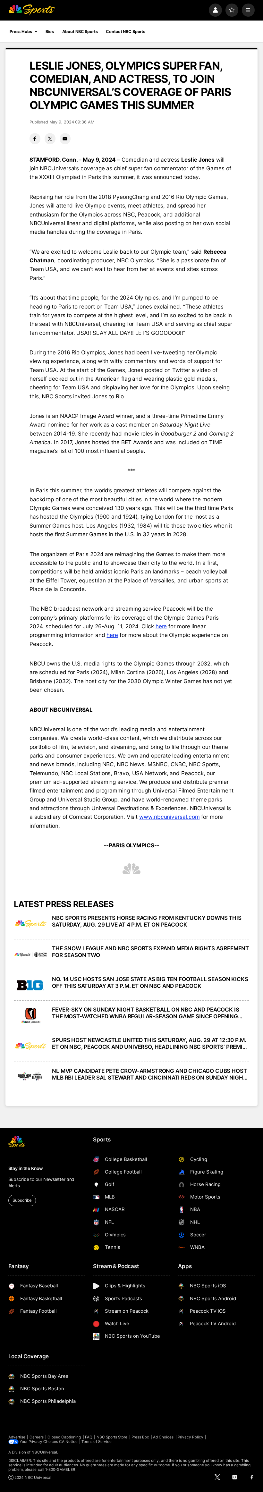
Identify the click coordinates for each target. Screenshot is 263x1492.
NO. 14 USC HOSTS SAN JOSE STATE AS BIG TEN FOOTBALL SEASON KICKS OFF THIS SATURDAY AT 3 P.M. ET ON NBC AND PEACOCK (150, 982)
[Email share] (65, 138)
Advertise (17, 1437)
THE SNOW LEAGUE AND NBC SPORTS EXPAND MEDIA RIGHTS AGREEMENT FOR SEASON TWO (150, 951)
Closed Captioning (64, 1437)
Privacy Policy (190, 1437)
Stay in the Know (25, 1168)
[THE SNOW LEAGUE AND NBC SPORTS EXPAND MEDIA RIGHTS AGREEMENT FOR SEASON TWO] (31, 954)
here (161, 626)
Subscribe (22, 1200)
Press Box (140, 1437)
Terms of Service (96, 1441)
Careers (37, 1437)
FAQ (88, 1437)
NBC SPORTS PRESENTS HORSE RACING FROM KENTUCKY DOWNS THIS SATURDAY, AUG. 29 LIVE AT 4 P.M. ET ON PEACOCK (146, 921)
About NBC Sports (80, 31)
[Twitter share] (50, 138)
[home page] (31, 10)
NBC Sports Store (112, 1437)
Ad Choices (163, 1437)
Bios (50, 31)
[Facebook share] (35, 138)
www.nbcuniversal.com (169, 816)
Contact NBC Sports (125, 31)
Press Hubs (21, 31)
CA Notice (68, 1441)
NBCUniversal (44, 1452)
